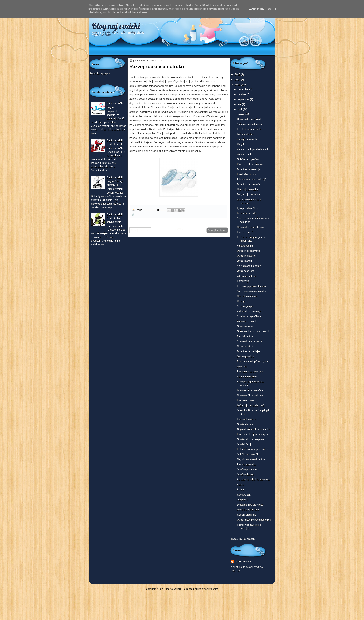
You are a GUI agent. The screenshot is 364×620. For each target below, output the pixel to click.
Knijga (240, 489)
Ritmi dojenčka (245, 336)
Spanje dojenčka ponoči (250, 341)
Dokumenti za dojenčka (250, 390)
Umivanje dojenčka (247, 189)
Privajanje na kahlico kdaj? (251, 179)
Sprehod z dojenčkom (249, 316)
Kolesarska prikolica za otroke (253, 479)
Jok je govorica (245, 356)
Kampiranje (243, 281)
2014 (238, 79)
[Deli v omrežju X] (176, 210)
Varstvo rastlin (245, 245)
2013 (238, 84)
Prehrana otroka (245, 400)
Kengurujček (244, 494)
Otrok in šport (244, 260)
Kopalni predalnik (246, 514)
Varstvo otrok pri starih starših (253, 149)
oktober (242, 94)
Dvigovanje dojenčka (248, 194)
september (244, 99)
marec (241, 114)
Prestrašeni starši (246, 174)
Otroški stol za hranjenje (250, 439)
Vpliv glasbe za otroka (249, 266)
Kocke (240, 484)
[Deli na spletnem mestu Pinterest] (183, 210)
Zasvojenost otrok (247, 321)
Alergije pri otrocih (247, 139)
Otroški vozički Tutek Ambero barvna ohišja (115, 218)
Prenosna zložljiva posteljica (252, 434)
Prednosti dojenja (246, 419)
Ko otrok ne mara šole (249, 129)
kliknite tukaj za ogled (207, 589)
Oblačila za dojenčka (248, 454)
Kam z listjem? (245, 232)
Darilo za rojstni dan (248, 509)
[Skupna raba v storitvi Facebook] (180, 210)
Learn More (256, 8)
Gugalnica (242, 499)
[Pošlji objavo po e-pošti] (169, 210)
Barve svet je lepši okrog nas (253, 361)
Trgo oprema (149, 209)
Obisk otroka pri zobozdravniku (254, 331)
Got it (272, 8)
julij (240, 104)
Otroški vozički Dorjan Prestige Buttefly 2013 (115, 181)
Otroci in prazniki (246, 255)
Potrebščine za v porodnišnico (253, 449)
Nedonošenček (245, 346)
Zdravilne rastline (246, 276)
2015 (238, 74)
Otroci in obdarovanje (248, 250)
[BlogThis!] (172, 210)
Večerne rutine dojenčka (250, 124)
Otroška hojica (245, 424)
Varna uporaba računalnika (251, 291)
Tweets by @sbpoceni (243, 538)
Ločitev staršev (245, 134)
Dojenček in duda (246, 213)
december (243, 89)
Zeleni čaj (242, 366)
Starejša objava (217, 230)
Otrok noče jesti (245, 270)
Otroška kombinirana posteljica (254, 519)
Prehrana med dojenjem (250, 371)
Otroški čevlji (244, 444)
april (240, 109)
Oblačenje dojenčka (248, 159)
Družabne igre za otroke (250, 504)
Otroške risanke (245, 474)
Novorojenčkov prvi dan (250, 395)
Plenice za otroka (246, 464)
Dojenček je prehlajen (248, 351)
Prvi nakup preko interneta (251, 286)
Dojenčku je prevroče (248, 184)
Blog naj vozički (116, 26)
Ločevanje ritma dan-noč (250, 405)
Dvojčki (241, 144)
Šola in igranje (245, 306)
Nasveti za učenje (247, 296)
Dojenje (241, 301)
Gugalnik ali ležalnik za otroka (253, 429)
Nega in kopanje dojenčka (251, 459)
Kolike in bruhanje (247, 376)
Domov (178, 228)
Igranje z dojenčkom (248, 208)
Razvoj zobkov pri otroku (250, 164)
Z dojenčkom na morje (249, 311)
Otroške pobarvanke (248, 469)
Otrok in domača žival (249, 119)
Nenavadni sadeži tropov (250, 227)
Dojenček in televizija (248, 169)
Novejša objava (140, 230)
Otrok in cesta (245, 326)
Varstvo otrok (244, 154)
